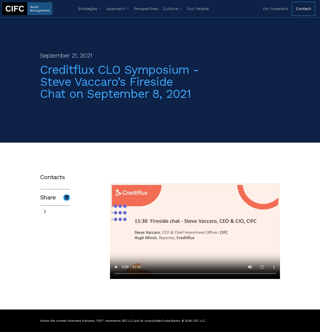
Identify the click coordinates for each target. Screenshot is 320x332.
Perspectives (146, 8)
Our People (198, 8)
